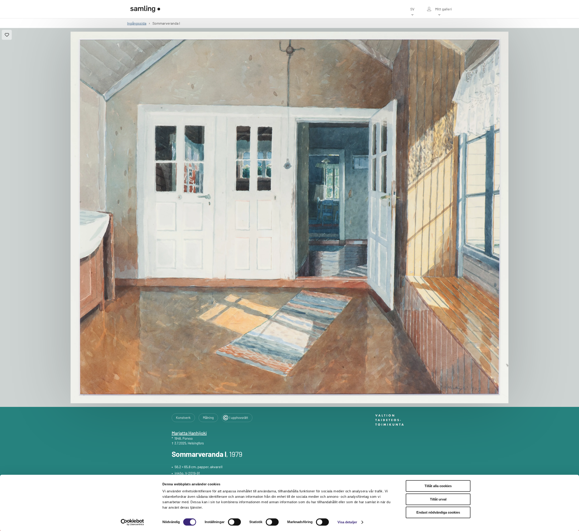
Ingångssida (136, 23)
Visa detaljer (347, 522)
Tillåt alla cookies (438, 486)
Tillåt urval (438, 499)
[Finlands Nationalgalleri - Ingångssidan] (145, 9)
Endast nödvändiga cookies (438, 512)
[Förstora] (290, 217)
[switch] (234, 522)
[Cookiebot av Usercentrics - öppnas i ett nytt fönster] (132, 522)
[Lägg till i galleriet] (7, 35)
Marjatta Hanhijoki (189, 433)
